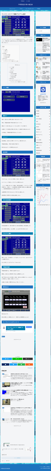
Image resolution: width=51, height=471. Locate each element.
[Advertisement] (17, 347)
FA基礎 (43, 111)
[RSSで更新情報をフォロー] (29, 364)
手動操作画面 (7, 57)
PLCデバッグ (43, 132)
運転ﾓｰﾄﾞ (6, 50)
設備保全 (43, 147)
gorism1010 (43, 94)
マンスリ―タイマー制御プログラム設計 (11, 61)
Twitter (44, 466)
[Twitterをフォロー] (13, 364)
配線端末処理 (43, 150)
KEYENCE (43, 124)
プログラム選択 (7, 55)
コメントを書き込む (17, 457)
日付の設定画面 (7, 54)
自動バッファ (43, 145)
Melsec (43, 126)
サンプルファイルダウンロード (8, 59)
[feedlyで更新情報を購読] (21, 364)
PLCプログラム (43, 134)
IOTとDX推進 (43, 118)
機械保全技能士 (43, 142)
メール (41, 466)
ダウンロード (29, 327)
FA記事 (43, 116)
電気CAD (43, 153)
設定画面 (4, 53)
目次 (16, 64)
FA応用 (4, 336)
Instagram (48, 466)
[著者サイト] (5, 364)
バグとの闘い (43, 139)
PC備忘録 (43, 129)
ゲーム (43, 137)
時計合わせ (5, 58)
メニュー (6, 52)
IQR (43, 121)
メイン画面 (5, 49)
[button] (49, 30)
